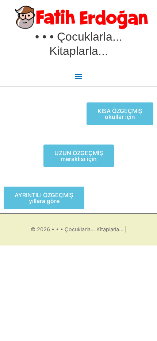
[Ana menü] (78, 76)
